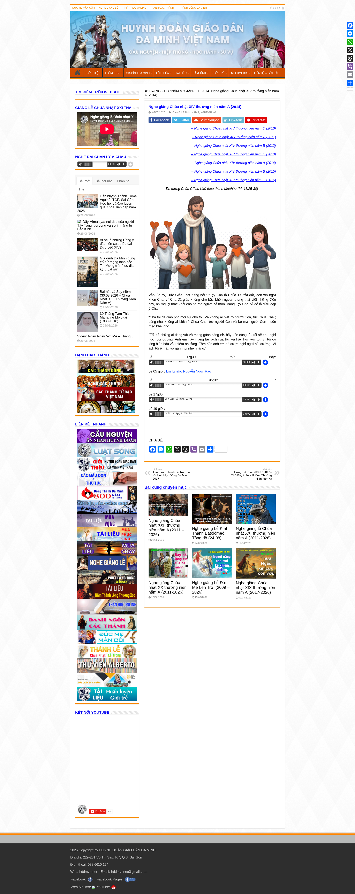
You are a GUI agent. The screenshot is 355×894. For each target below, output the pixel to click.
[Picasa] (278, 8)
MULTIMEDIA (239, 73)
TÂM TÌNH (199, 73)
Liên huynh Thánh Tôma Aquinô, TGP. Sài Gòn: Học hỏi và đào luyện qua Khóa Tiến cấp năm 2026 (107, 203)
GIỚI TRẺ (218, 73)
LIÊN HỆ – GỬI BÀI (266, 73)
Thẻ (81, 189)
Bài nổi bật (104, 181)
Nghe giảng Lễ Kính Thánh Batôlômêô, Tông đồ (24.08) (210, 533)
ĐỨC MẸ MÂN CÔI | (83, 7)
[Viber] (350, 66)
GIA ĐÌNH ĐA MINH (138, 73)
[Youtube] (283, 8)
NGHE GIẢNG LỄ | (109, 7)
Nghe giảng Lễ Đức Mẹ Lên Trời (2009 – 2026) (210, 587)
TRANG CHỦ (77, 72)
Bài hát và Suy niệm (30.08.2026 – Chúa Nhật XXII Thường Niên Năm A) (118, 297)
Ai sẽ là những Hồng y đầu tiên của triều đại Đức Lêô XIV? (117, 243)
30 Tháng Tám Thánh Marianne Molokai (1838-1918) (116, 317)
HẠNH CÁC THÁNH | (163, 7)
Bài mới (84, 181)
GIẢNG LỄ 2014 (196, 91)
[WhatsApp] (350, 42)
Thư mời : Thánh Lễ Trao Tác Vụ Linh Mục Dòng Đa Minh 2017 (172, 474)
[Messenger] (350, 34)
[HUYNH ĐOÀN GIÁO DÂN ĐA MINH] (177, 39)
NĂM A (176, 91)
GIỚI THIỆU (92, 73)
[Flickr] (274, 8)
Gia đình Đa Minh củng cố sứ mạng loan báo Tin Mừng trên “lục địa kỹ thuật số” (117, 263)
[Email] (350, 75)
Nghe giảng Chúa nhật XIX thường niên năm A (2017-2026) (255, 588)
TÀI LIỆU (181, 73)
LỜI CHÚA (162, 73)
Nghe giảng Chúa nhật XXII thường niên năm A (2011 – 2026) (166, 527)
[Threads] (350, 58)
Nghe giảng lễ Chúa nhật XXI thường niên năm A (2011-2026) (255, 533)
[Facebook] (271, 8)
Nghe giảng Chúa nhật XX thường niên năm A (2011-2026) (168, 587)
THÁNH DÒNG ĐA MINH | (193, 7)
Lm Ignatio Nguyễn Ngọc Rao (188, 371)
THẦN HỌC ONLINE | (135, 7)
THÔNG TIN (112, 73)
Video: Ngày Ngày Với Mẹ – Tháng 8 (105, 336)
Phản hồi (123, 181)
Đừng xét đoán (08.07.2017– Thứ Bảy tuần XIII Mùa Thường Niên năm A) (251, 474)
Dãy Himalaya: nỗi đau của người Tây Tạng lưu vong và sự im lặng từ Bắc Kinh (105, 225)
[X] (350, 50)
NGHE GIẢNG (208, 112)
